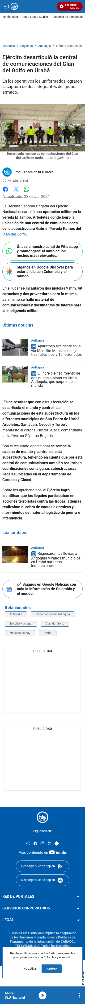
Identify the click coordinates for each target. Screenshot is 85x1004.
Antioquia (44, 46)
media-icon (42, 995)
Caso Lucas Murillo (35, 17)
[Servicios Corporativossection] (78, 908)
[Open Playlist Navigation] (79, 995)
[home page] (42, 817)
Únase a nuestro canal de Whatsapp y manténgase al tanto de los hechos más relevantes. (47, 251)
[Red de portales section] (78, 896)
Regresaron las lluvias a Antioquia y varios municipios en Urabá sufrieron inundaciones (56, 560)
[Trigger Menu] (6, 6)
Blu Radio (8, 46)
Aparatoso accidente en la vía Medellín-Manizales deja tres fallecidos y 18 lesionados (56, 350)
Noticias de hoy (20, 633)
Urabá (47, 633)
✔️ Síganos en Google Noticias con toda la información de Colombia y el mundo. (46, 589)
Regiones (26, 46)
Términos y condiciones (37, 937)
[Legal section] (78, 920)
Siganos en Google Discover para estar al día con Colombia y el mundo (45, 271)
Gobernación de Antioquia (53, 614)
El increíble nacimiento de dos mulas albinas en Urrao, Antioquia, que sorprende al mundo (55, 379)
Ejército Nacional (21, 623)
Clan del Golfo (14, 234)
